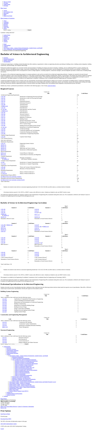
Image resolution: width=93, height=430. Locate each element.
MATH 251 (3, 148)
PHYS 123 (3, 153)
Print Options (4, 398)
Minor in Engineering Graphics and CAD (24, 367)
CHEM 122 (3, 157)
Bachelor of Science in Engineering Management (26, 363)
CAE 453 (4, 302)
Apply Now (6, 27)
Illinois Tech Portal (7, 15)
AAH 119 (3, 171)
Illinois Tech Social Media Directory (9, 406)
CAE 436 (4, 342)
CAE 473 (4, 323)
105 (40, 212)
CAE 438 (4, 300)
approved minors (52, 85)
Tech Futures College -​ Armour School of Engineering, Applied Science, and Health (28, 355)
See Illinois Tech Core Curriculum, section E (11, 176)
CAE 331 (3, 119)
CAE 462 (4, 305)
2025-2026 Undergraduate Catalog (9, 423)
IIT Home (5, 5)
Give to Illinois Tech (8, 12)
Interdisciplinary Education (15, 388)
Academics (6, 22)
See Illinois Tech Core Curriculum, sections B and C (13, 179)
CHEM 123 (6, 159)
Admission (5, 23)
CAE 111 (3, 103)
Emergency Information (28, 406)
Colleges (5, 46)
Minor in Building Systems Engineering (24, 365)
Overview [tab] (5, 57)
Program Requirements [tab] (8, 59)
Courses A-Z (6, 37)
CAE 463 (4, 307)
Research (5, 24)
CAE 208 (3, 104)
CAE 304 (3, 114)
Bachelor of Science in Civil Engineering (24, 362)
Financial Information (11, 351)
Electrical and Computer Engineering (20, 376)
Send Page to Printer (5, 414)
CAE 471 (3, 132)
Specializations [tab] (6, 61)
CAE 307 (3, 115)
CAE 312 (3, 143)
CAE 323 (4, 127)
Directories (6, 13)
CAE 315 (3, 117)
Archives (5, 41)
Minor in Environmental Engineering (23, 368)
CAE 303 (3, 112)
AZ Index (5, 3)
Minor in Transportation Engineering (23, 375)
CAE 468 (3, 128)
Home (4, 44)
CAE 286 (3, 167)
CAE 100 (3, 96)
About (4, 20)
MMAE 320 (5, 106)
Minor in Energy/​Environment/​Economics (21, 380)
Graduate (5, 396)
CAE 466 (3, 125)
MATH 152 (3, 146)
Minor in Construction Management (23, 366)
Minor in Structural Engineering (22, 372)
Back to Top (3, 407)
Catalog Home (6, 4)
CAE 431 (4, 339)
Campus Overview (10, 395)
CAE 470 (3, 130)
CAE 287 (3, 168)
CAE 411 (4, 337)
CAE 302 (3, 107)
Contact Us (20, 406)
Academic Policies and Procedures (14, 393)
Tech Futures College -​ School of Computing (19, 383)
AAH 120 (4, 173)
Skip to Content (7, 1)
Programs (5, 36)
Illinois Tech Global (13, 389)
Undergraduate (6, 45)
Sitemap (5, 40)
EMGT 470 (5, 327)
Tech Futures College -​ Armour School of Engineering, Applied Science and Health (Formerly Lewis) (32, 381)
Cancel (2, 428)
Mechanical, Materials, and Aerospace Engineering (24, 379)
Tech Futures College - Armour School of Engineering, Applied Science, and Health (22, 48)
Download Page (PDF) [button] (6, 418)
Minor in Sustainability (20, 374)
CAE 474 (4, 325)
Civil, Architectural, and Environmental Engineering (15, 49)
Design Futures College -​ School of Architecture (20, 384)
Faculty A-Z (6, 39)
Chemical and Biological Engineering (20, 358)
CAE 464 (3, 123)
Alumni (5, 10)
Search (5, 28)
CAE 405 (4, 299)
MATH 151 (3, 145)
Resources (5, 26)
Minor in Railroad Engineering (22, 371)
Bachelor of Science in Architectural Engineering (26, 361)
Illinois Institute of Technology (8, 18)
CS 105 (4, 164)
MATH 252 (3, 149)
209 (40, 226)
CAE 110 (3, 101)
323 (41, 242)
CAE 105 (3, 99)
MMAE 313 (5, 111)
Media (4, 14)
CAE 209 (4, 109)
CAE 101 (3, 98)
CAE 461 (3, 122)
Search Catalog (6, 30)
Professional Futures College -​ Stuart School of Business (22, 387)
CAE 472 (4, 322)
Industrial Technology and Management (21, 378)
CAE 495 (3, 136)
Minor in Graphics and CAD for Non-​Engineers (26, 370)
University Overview (11, 349)
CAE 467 (4, 311)
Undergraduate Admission (12, 350)
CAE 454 (4, 303)
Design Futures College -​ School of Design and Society (22, 385)
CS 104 (2, 162)
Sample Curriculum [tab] (7, 60)
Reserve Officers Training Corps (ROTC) (18, 391)
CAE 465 (4, 308)
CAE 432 (4, 340)
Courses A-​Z (9, 392)
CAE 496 (3, 133)
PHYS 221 (3, 154)
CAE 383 (3, 120)
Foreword (8, 348)
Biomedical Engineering (17, 357)
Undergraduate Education (12, 353)
